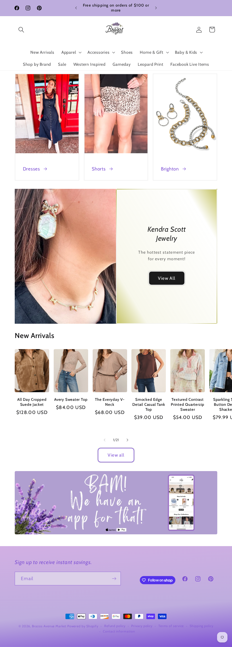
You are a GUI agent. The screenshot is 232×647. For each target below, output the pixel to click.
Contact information (119, 631)
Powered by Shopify (82, 626)
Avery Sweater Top (70, 399)
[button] (21, 29)
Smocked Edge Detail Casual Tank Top (148, 404)
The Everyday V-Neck (110, 402)
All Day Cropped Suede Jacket (32, 402)
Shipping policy (201, 626)
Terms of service (171, 626)
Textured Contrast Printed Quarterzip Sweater (187, 404)
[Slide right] (128, 440)
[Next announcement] (156, 7)
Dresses (31, 169)
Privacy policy (141, 626)
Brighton (170, 169)
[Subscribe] (114, 579)
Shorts (99, 169)
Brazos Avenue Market (49, 626)
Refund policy (115, 626)
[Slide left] (104, 440)
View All (166, 278)
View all (116, 455)
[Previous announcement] (76, 7)
